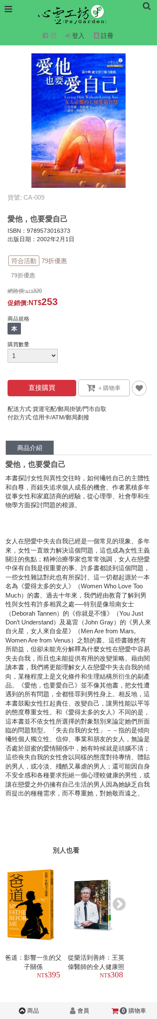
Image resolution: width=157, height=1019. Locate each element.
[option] (34, 921)
